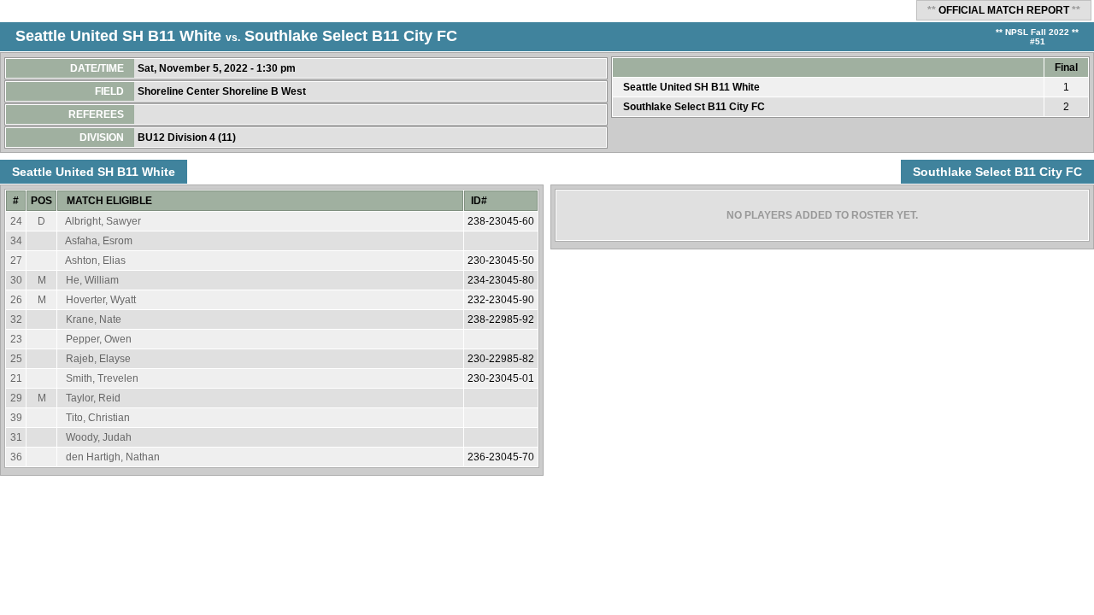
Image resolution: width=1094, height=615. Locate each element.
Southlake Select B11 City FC (350, 35)
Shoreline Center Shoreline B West (223, 91)
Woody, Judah (99, 437)
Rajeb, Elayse (98, 359)
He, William (92, 280)
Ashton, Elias (95, 260)
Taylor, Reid (93, 398)
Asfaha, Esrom (98, 241)
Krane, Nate (93, 319)
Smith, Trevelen (102, 378)
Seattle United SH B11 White (118, 35)
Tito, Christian (98, 418)
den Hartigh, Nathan (113, 457)
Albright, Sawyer (103, 221)
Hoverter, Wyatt (101, 300)
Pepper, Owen (99, 339)
